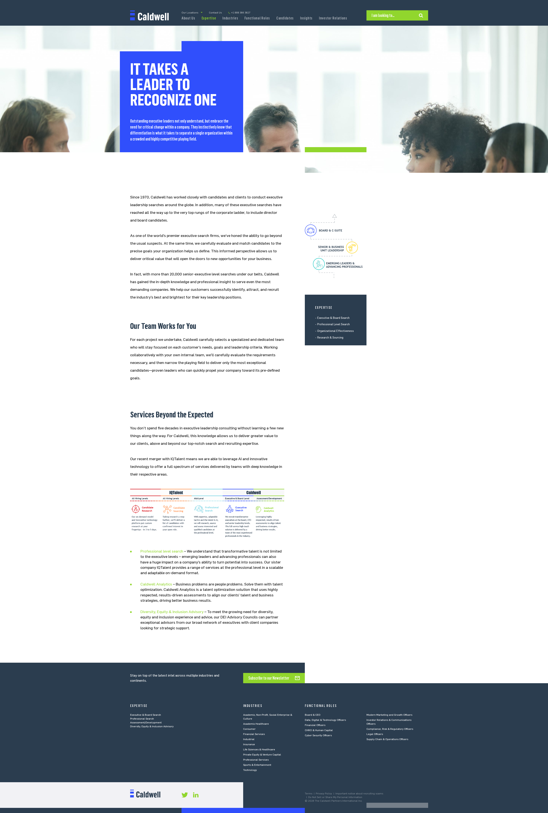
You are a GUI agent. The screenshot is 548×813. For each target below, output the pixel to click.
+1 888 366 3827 (240, 12)
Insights (306, 18)
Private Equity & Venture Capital (262, 754)
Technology (250, 770)
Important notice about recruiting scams (359, 793)
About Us (188, 18)
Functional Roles (257, 18)
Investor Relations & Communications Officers (388, 721)
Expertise (209, 18)
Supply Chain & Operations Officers (387, 739)
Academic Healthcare (256, 723)
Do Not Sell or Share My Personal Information (335, 797)
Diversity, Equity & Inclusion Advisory (172, 611)
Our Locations (190, 12)
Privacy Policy (324, 793)
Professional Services (256, 759)
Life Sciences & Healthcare (259, 749)
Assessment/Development (146, 722)
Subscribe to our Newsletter (268, 678)
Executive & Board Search (333, 317)
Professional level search (161, 551)
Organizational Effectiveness (335, 331)
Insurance (249, 744)
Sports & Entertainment (257, 764)
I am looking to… (383, 15)
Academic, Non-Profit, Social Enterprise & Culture (267, 716)
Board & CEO (312, 714)
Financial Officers (315, 725)
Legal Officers (374, 734)
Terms (308, 793)
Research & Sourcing (330, 337)
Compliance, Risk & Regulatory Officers (389, 728)
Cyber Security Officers (318, 735)
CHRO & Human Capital (319, 730)
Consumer (249, 728)
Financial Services (254, 734)
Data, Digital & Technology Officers (325, 719)
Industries (230, 18)
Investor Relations (333, 18)
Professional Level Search (333, 324)
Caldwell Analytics (156, 584)
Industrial (249, 739)
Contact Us (215, 12)
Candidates (285, 18)
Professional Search (142, 718)
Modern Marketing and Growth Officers (389, 714)
